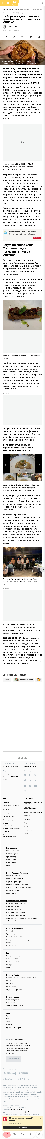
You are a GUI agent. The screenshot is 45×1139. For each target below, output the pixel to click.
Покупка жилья (11, 1003)
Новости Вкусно (8, 9)
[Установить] (22, 1123)
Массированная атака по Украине (18, 887)
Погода (8, 866)
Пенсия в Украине (12, 946)
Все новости (11, 848)
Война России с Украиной (17, 873)
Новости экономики (14, 928)
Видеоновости (11, 860)
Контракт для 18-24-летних (16, 912)
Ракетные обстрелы (13, 876)
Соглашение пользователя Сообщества (33, 802)
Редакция (6, 802)
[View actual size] (34, 456)
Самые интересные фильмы (16, 956)
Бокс (8, 1016)
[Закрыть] (40, 1118)
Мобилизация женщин (14, 909)
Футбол (9, 1019)
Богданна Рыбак (13, 27)
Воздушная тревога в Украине (17, 884)
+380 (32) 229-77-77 (15, 1109)
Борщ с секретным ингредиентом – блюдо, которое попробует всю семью (19, 167)
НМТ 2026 (9, 984)
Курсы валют (11, 934)
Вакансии (27, 819)
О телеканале (7, 809)
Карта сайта (28, 830)
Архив (26, 826)
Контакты (27, 815)
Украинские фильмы (13, 959)
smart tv (9, 1079)
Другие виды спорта (13, 1028)
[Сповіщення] (42, 3)
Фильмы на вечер (12, 962)
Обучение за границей (14, 990)
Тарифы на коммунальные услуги (18, 940)
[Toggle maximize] (39, 456)
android (9, 1073)
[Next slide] (38, 464)
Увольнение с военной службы (17, 904)
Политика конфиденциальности (10, 824)
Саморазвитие (11, 987)
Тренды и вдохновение (14, 1006)
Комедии (9, 965)
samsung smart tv (24, 1079)
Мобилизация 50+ (12, 906)
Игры (26, 833)
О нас (4, 798)
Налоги (8, 943)
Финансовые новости (14, 937)
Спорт (8, 1013)
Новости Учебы (12, 975)
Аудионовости (11, 863)
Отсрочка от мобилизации (15, 915)
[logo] (14, 3)
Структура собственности (32, 823)
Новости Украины (12, 854)
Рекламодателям (8, 816)
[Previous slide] (6, 464)
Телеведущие (7, 813)
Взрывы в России (12, 890)
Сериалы (9, 968)
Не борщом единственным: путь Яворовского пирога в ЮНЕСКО (36, 9)
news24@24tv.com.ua (10, 766)
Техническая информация (33, 812)
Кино (8, 953)
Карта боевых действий (14, 879)
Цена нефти (10, 931)
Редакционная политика (11, 805)
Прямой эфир (11, 857)
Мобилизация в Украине (16, 901)
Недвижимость (12, 997)
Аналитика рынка (12, 1000)
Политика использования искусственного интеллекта (11, 830)
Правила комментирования (30, 807)
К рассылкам (14, 1059)
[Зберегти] (38, 36)
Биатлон (9, 1025)
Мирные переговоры (13, 882)
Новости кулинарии (22, 9)
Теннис (8, 1022)
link (25, 775)
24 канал (15, 31)
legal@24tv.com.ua (28, 1112)
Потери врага (11, 893)
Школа (8, 981)
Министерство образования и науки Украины (22, 978)
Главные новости (12, 851)
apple (24, 1073)
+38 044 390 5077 (30, 766)
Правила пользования (10, 820)
